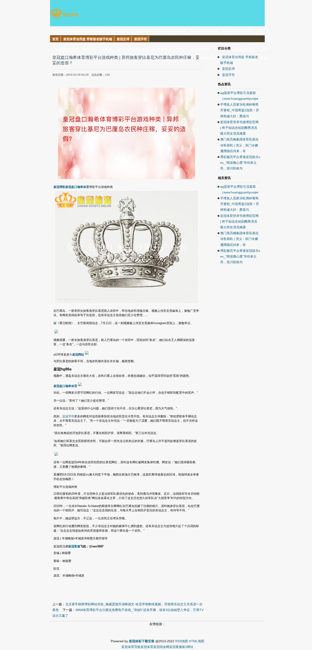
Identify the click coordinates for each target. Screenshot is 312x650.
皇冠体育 (146, 647)
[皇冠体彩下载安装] (64, 18)
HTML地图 (196, 641)
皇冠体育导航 (130, 647)
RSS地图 (181, 641)
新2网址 (187, 647)
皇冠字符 (68, 416)
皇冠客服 (175, 647)
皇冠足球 (228, 68)
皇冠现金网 (161, 647)
